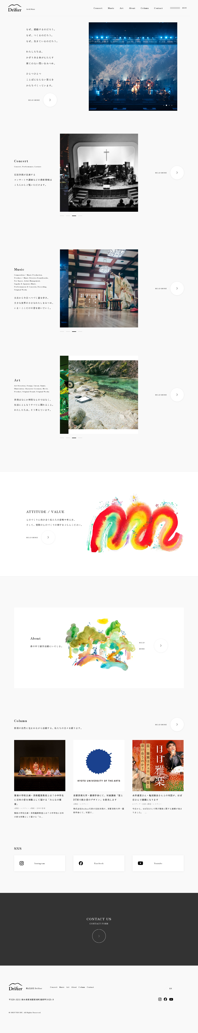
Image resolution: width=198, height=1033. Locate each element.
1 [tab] (62, 331)
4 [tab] (80, 331)
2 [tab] (68, 331)
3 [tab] (74, 331)
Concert (98, 8)
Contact (158, 8)
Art (122, 8)
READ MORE (34, 100)
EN (170, 988)
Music (111, 8)
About (132, 8)
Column (145, 8)
